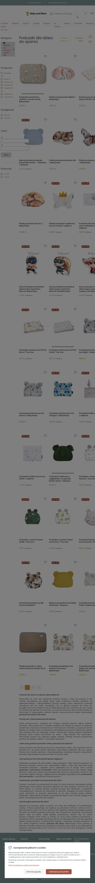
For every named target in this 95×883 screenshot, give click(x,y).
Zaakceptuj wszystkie (59, 871)
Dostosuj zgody (33, 871)
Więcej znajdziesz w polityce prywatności (23, 865)
